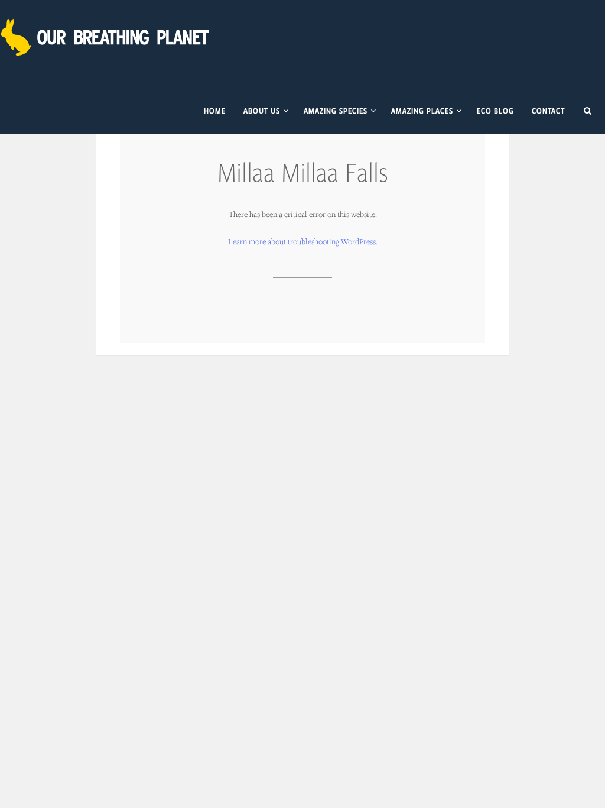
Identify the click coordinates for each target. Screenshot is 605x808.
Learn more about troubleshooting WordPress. (303, 241)
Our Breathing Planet (106, 37)
